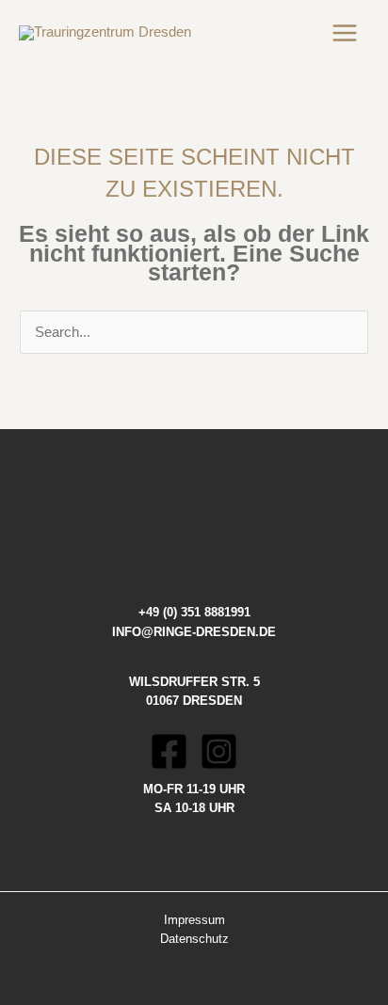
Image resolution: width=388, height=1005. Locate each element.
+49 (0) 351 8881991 (194, 612)
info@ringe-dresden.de (194, 632)
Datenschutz (194, 939)
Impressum (194, 920)
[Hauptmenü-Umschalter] (344, 32)
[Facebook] (169, 751)
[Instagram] (219, 751)
